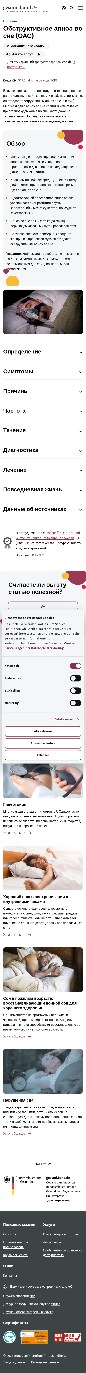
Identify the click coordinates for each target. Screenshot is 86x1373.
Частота (14, 410)
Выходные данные (45, 1362)
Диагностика (20, 450)
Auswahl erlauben (43, 743)
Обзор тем (11, 1234)
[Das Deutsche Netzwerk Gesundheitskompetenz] (35, 1337)
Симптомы (18, 371)
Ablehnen (43, 755)
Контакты (10, 1276)
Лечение (15, 470)
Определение (22, 351)
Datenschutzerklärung (47, 648)
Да (43, 606)
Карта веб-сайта (15, 1255)
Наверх (41, 1164)
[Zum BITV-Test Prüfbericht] (67, 1337)
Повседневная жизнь (32, 489)
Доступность (52, 1242)
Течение (14, 430)
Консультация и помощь (61, 1234)
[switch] (75, 678)
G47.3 (22, 80)
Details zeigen (64, 719)
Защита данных (15, 1362)
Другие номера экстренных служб (28, 1312)
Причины (16, 391)
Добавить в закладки (27, 46)
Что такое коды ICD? (42, 80)
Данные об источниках (35, 509)
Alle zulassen (43, 731)
